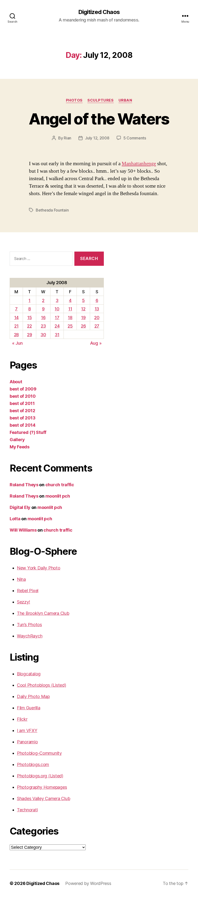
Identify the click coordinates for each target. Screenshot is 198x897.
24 (57, 326)
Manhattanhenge (139, 163)
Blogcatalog (29, 673)
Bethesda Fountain (52, 210)
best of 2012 (22, 410)
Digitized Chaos (99, 12)
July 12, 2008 (97, 138)
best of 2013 (22, 417)
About (16, 381)
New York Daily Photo (38, 567)
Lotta (15, 518)
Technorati (27, 809)
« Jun (17, 343)
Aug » (96, 343)
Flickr (22, 719)
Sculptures (100, 100)
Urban (125, 100)
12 (83, 308)
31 (57, 334)
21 (16, 326)
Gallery (17, 439)
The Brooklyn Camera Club (43, 613)
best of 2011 (22, 403)
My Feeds (19, 446)
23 (43, 326)
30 (43, 334)
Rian (67, 138)
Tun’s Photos (29, 624)
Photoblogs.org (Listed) (40, 775)
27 (96, 326)
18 (70, 317)
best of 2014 (22, 425)
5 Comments (134, 138)
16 (43, 317)
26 (83, 326)
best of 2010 (23, 396)
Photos (74, 100)
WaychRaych (29, 635)
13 (97, 308)
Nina (21, 579)
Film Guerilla (28, 707)
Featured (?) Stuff (28, 432)
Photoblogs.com (33, 764)
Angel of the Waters (99, 119)
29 (29, 334)
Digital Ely (20, 507)
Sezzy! (23, 601)
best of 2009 (23, 388)
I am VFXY (27, 730)
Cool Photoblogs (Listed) (41, 685)
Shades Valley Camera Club (43, 798)
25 (70, 326)
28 (16, 334)
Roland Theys (24, 484)
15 (29, 317)
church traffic (59, 484)
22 (29, 326)
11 (70, 308)
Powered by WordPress (88, 883)
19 (83, 317)
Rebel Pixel (27, 590)
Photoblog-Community (39, 753)
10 (57, 308)
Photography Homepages (42, 787)
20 (96, 317)
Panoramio (27, 741)
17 (57, 317)
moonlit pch (57, 496)
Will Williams (23, 530)
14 (16, 317)
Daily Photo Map (33, 696)
